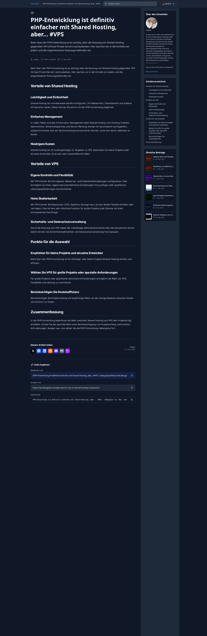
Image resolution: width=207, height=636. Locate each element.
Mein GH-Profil (152, 71)
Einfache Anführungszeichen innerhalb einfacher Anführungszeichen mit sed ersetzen (163, 205)
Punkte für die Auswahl (155, 118)
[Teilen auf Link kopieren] (67, 350)
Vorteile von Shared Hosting (157, 86)
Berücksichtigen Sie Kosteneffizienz (157, 137)
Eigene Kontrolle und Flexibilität (157, 105)
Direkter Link (36, 382)
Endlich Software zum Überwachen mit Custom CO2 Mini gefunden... (163, 215)
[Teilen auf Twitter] (33, 350)
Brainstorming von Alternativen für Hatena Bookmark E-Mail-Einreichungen (163, 186)
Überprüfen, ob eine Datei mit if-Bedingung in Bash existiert (163, 176)
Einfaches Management (158, 93)
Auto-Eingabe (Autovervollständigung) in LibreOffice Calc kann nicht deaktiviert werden (163, 195)
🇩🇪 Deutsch (166, 4)
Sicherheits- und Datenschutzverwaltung (158, 114)
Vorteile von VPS (152, 100)
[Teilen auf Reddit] (50, 350)
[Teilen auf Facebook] (38, 350)
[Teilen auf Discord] (56, 350)
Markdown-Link (37, 370)
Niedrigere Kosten (156, 96)
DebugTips (35, 4)
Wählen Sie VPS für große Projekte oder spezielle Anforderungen (159, 130)
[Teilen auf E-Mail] (61, 350)
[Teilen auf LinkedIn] (44, 350)
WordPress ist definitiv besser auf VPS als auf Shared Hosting (163, 166)
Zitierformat (35, 395)
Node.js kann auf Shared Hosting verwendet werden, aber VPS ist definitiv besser (163, 156)
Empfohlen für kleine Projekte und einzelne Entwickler (161, 123)
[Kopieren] (132, 375)
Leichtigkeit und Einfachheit (160, 90)
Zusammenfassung (153, 142)
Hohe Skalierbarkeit (156, 109)
